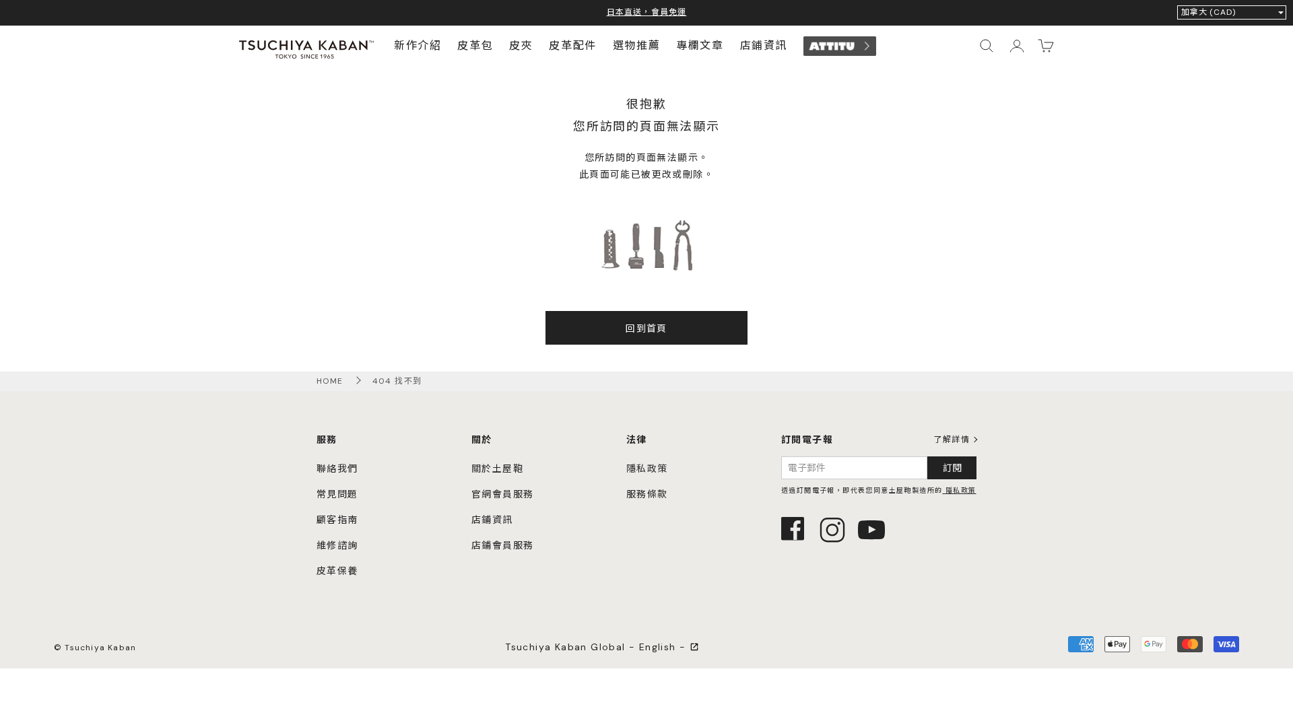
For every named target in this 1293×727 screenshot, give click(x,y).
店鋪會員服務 (502, 545)
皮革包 (475, 47)
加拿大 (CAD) (1208, 12)
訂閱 (952, 468)
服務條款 (647, 494)
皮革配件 (572, 47)
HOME (330, 381)
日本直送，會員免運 (647, 12)
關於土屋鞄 (497, 468)
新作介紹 (417, 47)
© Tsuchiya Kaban (95, 647)
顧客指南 (337, 520)
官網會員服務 (502, 494)
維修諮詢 (337, 545)
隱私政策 (647, 468)
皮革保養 (337, 571)
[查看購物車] (1046, 46)
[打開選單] (1016, 46)
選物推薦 (636, 47)
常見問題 (337, 494)
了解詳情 (951, 439)
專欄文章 (699, 47)
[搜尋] (987, 46)
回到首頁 (646, 328)
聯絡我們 (337, 468)
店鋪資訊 (763, 47)
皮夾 (521, 47)
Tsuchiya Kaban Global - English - (597, 647)
